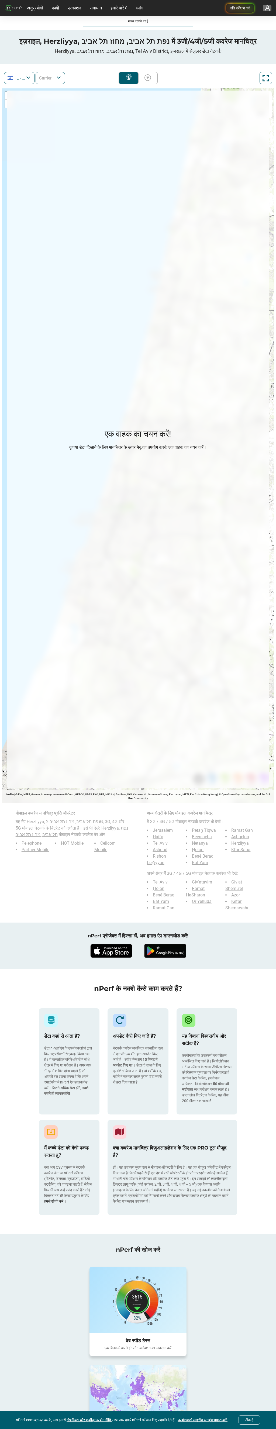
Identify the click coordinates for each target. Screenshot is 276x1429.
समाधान (96, 8)
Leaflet (10, 794)
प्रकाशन (74, 8)
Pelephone (32, 843)
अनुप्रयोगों (35, 8)
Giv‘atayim (202, 882)
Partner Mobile (35, 849)
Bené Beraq (202, 856)
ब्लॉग (139, 8)
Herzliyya (240, 843)
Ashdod (160, 849)
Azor (235, 895)
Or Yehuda (202, 901)
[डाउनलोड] (111, 951)
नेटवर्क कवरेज (129, 78)
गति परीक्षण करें (240, 8)
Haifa (158, 836)
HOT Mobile (72, 843)
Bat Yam (200, 862)
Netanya (200, 843)
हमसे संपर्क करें (54, 1201)
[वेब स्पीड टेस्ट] (138, 1299)
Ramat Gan (242, 830)
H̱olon (197, 849)
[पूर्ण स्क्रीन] (266, 78)
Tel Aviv (160, 843)
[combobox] (19, 78)
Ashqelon (240, 836)
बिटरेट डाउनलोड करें (147, 78)
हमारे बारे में (119, 8)
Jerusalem (163, 830)
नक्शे (55, 8)
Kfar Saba (240, 849)
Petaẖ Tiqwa (204, 830)
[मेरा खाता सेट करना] (267, 8)
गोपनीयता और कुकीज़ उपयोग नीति (89, 1420)
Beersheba (202, 836)
